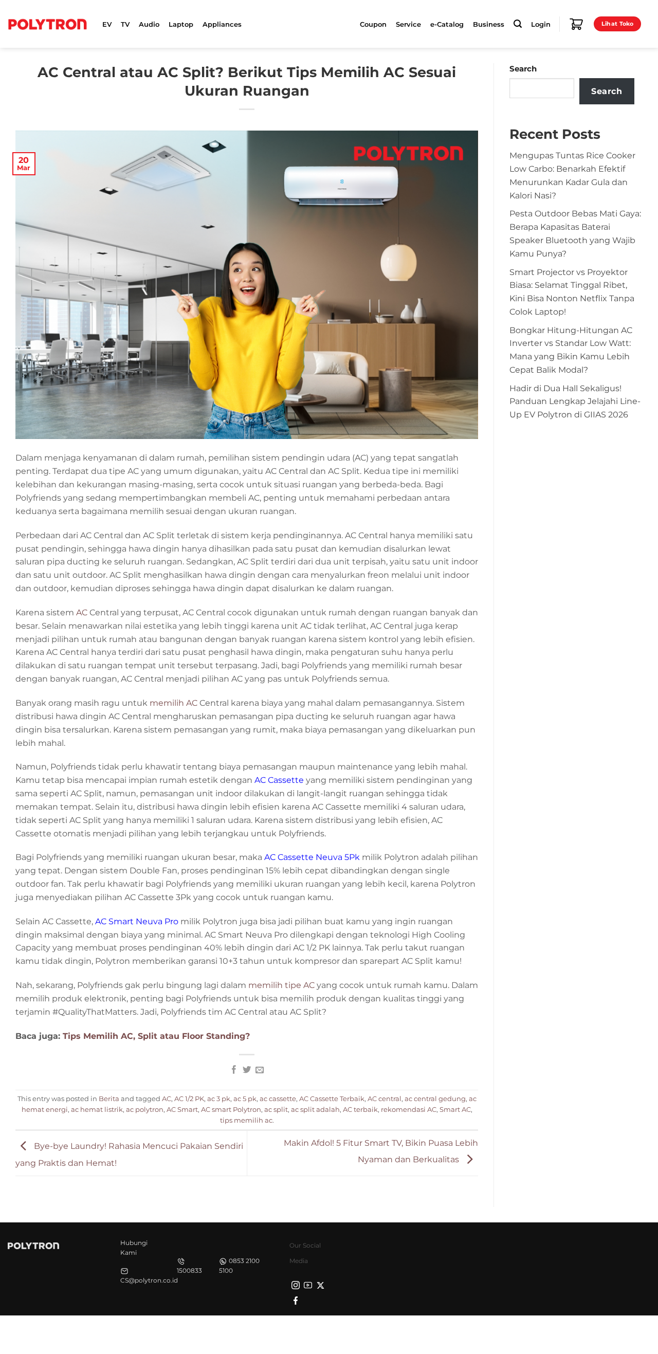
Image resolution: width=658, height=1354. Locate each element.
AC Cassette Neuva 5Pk (312, 857)
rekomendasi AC (408, 1109)
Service (408, 24)
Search (523, 69)
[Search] (518, 24)
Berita (109, 1098)
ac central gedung (435, 1098)
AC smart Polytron (231, 1109)
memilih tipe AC (281, 985)
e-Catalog (447, 24)
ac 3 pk (218, 1098)
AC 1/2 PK (189, 1098)
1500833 (189, 1270)
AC (81, 612)
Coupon (373, 24)
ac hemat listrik (97, 1109)
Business (488, 24)
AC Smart (182, 1109)
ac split (276, 1109)
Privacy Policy (488, 1333)
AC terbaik (360, 1109)
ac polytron (144, 1109)
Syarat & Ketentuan (554, 1333)
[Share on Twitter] (247, 1070)
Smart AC (455, 1109)
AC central (384, 1098)
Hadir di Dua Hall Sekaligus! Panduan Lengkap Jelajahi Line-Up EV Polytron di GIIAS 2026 (575, 401)
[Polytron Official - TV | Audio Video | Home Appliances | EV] (47, 23)
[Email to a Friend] (259, 1070)
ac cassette (278, 1098)
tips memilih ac (246, 1120)
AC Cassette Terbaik (331, 1098)
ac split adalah (315, 1109)
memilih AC (173, 703)
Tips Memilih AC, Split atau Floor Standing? (156, 1036)
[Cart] (576, 24)
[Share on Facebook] (234, 1070)
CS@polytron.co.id (149, 1280)
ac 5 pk (245, 1098)
